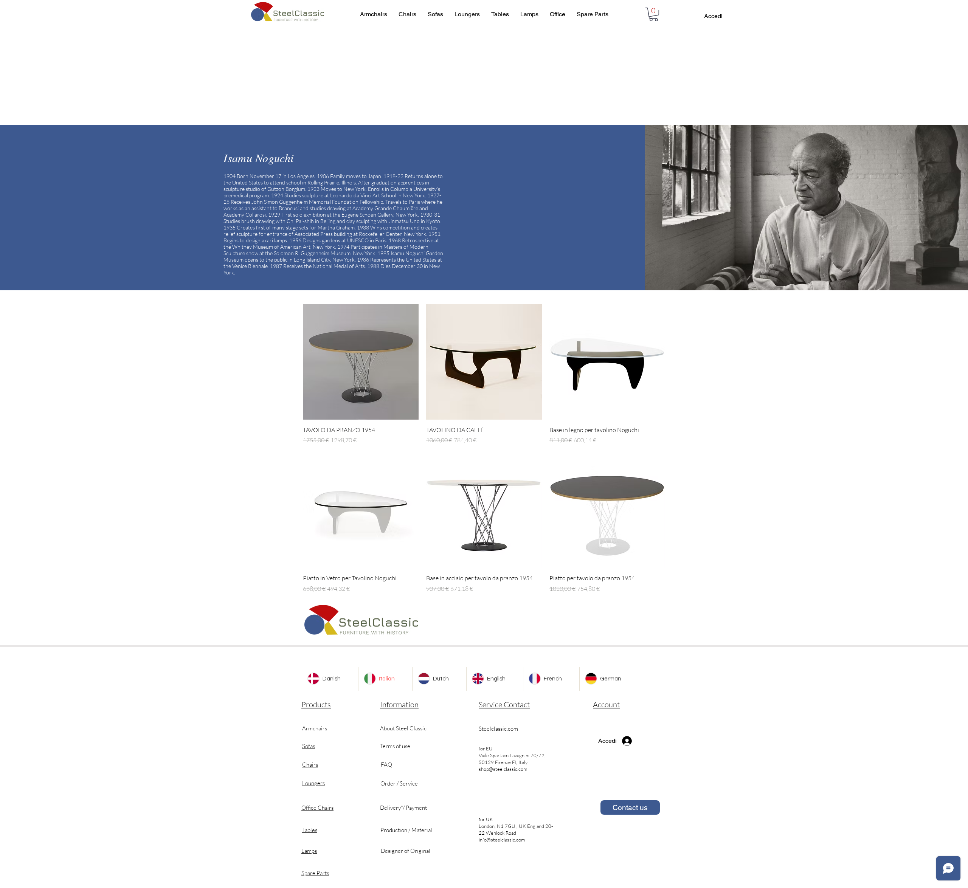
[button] (653, 14)
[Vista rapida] (361, 362)
